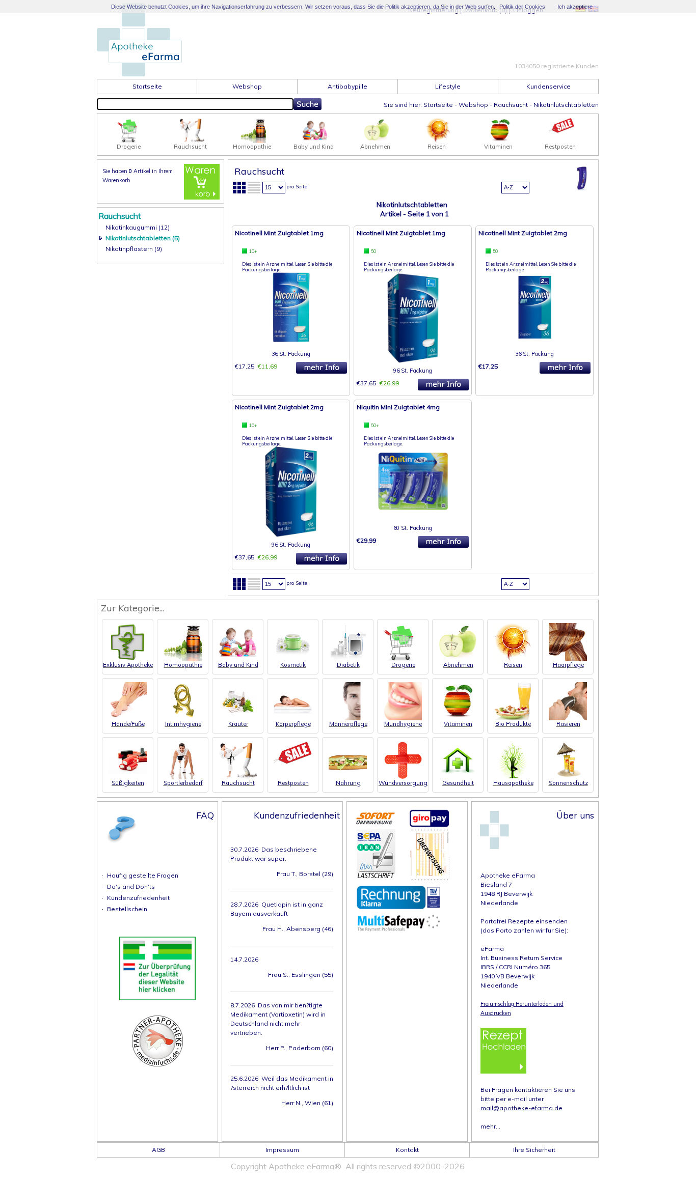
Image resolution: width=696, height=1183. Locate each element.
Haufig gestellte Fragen (142, 875)
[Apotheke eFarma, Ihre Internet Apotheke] (139, 73)
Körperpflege (293, 723)
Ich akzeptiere (575, 7)
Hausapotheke (513, 782)
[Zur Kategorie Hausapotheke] (513, 777)
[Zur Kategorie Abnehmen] (376, 141)
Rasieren (568, 723)
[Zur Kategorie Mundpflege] (403, 718)
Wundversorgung (403, 782)
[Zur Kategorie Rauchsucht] (191, 141)
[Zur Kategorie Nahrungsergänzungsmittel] (348, 777)
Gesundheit (458, 782)
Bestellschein (127, 909)
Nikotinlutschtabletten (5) (142, 238)
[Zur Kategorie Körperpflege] (293, 718)
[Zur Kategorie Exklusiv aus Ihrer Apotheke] (128, 659)
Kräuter (238, 723)
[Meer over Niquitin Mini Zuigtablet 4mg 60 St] (413, 514)
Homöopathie (183, 664)
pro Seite (296, 186)
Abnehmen (458, 664)
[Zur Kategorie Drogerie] (130, 141)
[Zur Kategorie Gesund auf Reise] (438, 141)
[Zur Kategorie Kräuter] (238, 718)
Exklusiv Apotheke (128, 664)
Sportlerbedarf (183, 782)
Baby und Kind (238, 664)
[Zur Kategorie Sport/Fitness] (183, 777)
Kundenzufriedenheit (138, 898)
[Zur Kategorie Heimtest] (458, 777)
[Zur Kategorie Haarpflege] (568, 659)
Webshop (473, 104)
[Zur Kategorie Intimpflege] (183, 718)
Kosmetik (293, 664)
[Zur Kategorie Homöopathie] (253, 141)
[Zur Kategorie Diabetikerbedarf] (348, 659)
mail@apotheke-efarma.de (521, 1108)
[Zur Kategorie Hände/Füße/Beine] (128, 718)
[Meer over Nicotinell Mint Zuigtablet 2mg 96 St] (290, 535)
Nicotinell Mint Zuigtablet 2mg (522, 233)
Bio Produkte (513, 723)
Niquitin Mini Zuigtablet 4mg (398, 407)
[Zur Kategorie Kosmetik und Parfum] (293, 659)
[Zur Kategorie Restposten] (561, 131)
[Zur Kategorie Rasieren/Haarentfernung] (568, 718)
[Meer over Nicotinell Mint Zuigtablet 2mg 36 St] (535, 340)
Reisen (513, 664)
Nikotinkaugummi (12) (137, 227)
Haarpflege (568, 664)
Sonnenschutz (568, 782)
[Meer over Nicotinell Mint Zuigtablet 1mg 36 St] (291, 340)
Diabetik (348, 664)
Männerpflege (348, 723)
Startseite (438, 104)
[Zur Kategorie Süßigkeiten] (128, 777)
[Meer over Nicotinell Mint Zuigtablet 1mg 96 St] (413, 361)
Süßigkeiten (128, 782)
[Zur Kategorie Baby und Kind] (315, 141)
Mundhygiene (403, 723)
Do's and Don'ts (131, 886)
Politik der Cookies (522, 7)
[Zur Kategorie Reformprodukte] (513, 718)
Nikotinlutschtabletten (566, 104)
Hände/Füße (128, 723)
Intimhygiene (183, 723)
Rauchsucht (511, 104)
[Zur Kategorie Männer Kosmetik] (348, 718)
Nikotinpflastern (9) (133, 248)
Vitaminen (458, 723)
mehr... (490, 1126)
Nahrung (348, 782)
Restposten (293, 782)
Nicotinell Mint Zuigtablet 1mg (279, 233)
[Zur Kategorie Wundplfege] (403, 777)
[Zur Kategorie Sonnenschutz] (568, 777)
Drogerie (403, 664)
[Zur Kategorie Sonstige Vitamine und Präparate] (500, 141)
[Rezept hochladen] (503, 1051)
